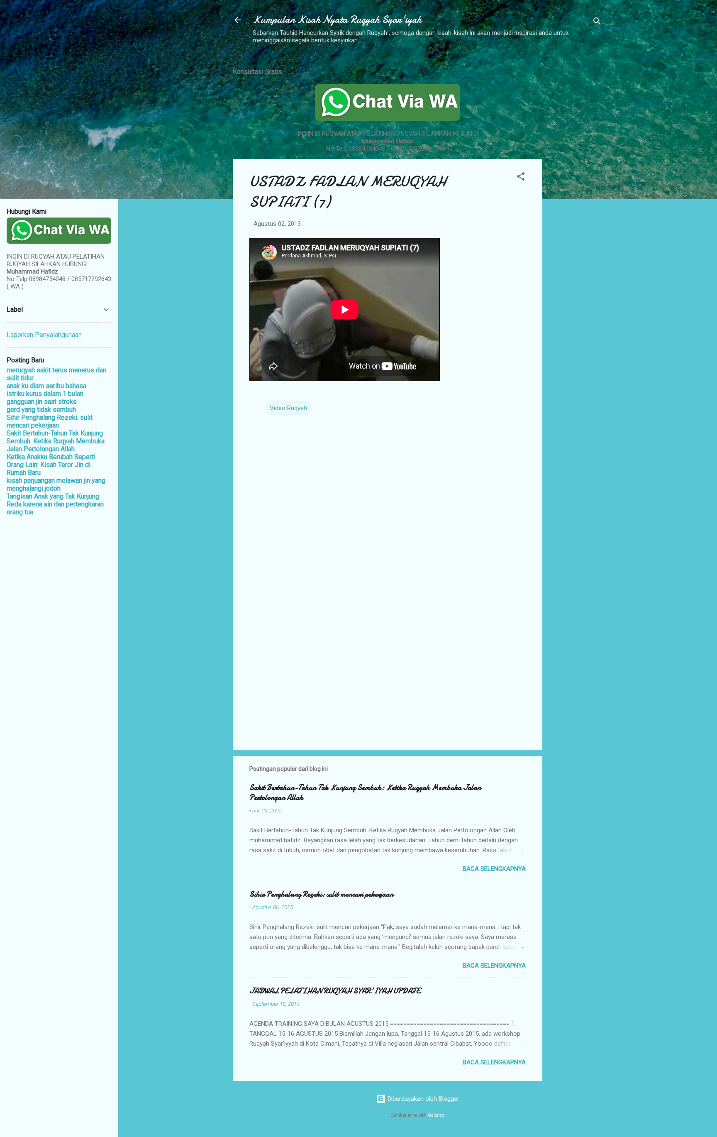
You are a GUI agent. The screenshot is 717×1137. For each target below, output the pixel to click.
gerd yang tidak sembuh (41, 409)
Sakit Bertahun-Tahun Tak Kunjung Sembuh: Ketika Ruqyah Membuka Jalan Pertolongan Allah (365, 792)
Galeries (436, 1115)
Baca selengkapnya (494, 869)
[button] (521, 177)
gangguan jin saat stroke (42, 402)
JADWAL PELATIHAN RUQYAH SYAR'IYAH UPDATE (334, 991)
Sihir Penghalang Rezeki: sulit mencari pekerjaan (321, 894)
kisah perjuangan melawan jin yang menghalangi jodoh (56, 484)
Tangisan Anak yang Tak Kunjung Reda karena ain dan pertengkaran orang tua (55, 504)
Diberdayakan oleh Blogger (422, 1099)
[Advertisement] (575, 183)
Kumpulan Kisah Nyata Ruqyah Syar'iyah (337, 20)
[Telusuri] (597, 22)
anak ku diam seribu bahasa (46, 386)
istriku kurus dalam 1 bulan (45, 394)
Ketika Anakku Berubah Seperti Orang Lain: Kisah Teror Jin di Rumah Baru (51, 465)
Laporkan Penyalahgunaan (44, 335)
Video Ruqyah (288, 408)
